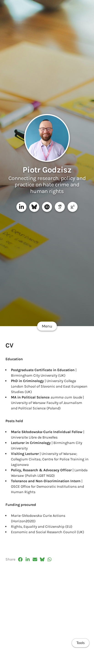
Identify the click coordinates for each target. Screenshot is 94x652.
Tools (80, 643)
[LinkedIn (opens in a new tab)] (27, 559)
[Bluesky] (34, 207)
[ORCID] (47, 207)
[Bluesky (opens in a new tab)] (42, 559)
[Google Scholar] (60, 207)
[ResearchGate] (73, 207)
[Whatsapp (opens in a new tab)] (49, 559)
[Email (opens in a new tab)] (35, 559)
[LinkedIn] (21, 207)
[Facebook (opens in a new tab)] (20, 559)
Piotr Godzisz (47, 170)
